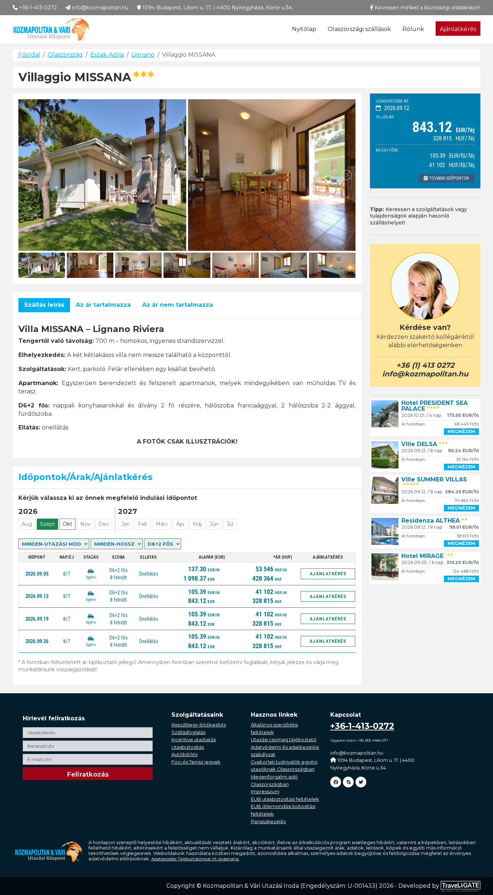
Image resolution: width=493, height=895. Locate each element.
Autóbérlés (184, 754)
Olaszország (65, 54)
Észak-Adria (107, 54)
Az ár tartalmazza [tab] (103, 304)
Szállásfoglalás (188, 732)
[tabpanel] (186, 385)
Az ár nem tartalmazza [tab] (177, 304)
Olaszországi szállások (359, 29)
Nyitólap (304, 29)
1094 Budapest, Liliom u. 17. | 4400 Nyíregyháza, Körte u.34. (217, 7)
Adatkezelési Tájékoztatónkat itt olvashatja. (195, 858)
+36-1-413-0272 (37, 7)
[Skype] (348, 782)
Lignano (142, 54)
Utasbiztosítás (187, 747)
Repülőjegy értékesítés (198, 725)
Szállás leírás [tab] (44, 304)
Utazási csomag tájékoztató (284, 739)
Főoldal (29, 54)
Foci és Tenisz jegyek (196, 762)
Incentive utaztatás (193, 739)
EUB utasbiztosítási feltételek (285, 799)
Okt (67, 524)
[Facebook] (335, 782)
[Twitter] (360, 782)
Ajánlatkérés (458, 29)
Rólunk (413, 29)
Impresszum (265, 791)
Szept (47, 524)
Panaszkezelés (268, 821)
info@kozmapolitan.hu (99, 7)
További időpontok (448, 178)
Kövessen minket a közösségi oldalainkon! (426, 7)
